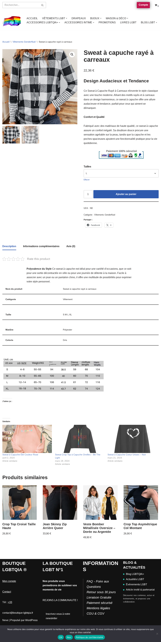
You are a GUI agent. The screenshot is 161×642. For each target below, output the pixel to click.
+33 (10, 602)
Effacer (87, 180)
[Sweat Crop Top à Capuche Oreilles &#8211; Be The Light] (80, 439)
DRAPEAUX (79, 18)
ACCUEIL (32, 18)
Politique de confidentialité (89, 637)
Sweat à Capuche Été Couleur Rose (20, 454)
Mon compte (9, 581)
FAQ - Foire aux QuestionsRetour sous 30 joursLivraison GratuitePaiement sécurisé (101, 592)
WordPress (31, 620)
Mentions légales (98, 608)
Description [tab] (9, 246)
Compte (143, 4)
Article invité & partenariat (140, 589)
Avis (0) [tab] (70, 246)
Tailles (87, 166)
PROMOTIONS (107, 22)
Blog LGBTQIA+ (135, 574)
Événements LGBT (136, 584)
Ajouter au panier (126, 194)
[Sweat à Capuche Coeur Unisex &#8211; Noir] (132, 439)
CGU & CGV (95, 613)
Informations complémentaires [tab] (41, 246)
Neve (5, 620)
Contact (6, 591)
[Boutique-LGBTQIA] (11, 20)
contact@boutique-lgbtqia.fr (17, 612)
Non (69, 637)
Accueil (5, 41)
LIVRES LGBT (128, 22)
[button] (66, 18)
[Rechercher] (42, 5)
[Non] (157, 633)
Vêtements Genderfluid (24, 41)
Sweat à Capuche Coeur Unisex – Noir (127, 454)
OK (60, 637)
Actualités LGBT (135, 579)
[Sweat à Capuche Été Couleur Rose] (27, 439)
